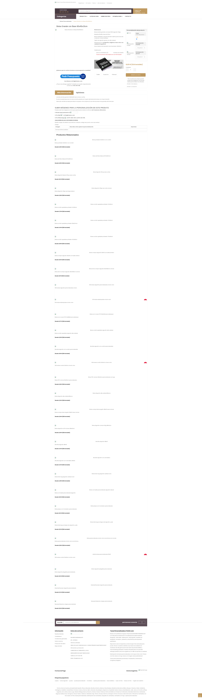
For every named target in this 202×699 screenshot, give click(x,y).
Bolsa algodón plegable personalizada (65, 572)
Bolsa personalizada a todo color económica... (67, 541)
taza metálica (110, 681)
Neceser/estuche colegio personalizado (65, 604)
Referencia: (97, 30)
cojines (57, 681)
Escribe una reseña (118, 52)
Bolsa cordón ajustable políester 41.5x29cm (66, 239)
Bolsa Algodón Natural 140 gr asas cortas (65, 175)
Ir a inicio (200, 696)
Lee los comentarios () (102, 52)
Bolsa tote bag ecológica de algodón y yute (66, 525)
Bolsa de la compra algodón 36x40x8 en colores (67, 271)
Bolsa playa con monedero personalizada (66, 509)
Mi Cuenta (88, 3)
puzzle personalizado (79, 681)
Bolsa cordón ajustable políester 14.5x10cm (66, 207)
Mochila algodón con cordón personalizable (66, 349)
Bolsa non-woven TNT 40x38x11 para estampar (67, 317)
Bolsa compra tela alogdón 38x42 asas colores (67, 412)
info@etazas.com (77, 81)
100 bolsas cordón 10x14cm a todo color (65, 365)
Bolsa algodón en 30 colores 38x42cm (65, 428)
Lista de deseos (101, 3)
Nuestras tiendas (59, 634)
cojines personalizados (99, 681)
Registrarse (81, 3)
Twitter (98, 74)
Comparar (109, 3)
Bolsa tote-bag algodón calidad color (64, 477)
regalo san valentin (138, 681)
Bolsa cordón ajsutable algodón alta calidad (66, 333)
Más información (64, 93)
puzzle (71, 681)
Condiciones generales (61, 638)
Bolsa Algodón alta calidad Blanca (64, 396)
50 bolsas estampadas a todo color (64, 302)
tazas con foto (128, 681)
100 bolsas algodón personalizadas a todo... (66, 288)
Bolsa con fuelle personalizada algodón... (65, 493)
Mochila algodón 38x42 (61, 444)
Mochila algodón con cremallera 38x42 (65, 460)
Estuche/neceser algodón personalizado (65, 588)
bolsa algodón (64, 681)
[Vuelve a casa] (56, 21)
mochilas (89, 681)
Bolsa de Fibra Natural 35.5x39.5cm (64, 159)
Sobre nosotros (59, 641)
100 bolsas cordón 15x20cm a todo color (65, 557)
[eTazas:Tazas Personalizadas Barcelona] (65, 4)
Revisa (94, 3)
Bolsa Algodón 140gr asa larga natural (64, 191)
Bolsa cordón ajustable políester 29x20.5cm (66, 223)
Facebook (105, 74)
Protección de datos (60, 643)
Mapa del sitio (58, 646)
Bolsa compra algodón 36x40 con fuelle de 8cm (67, 255)
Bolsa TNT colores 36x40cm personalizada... (66, 380)
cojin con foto (119, 681)
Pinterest (114, 74)
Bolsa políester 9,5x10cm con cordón (64, 143)
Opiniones (80, 93)
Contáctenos (58, 636)
